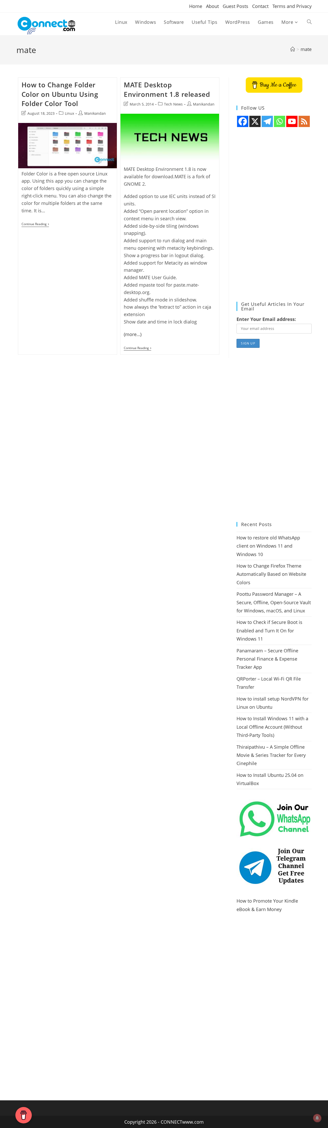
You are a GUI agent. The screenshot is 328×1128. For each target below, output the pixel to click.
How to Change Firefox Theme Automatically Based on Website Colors (271, 574)
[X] (255, 121)
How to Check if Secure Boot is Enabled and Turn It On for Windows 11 (269, 630)
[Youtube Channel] (292, 121)
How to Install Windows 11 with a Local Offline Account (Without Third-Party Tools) (272, 726)
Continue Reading (35, 224)
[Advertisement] (274, 214)
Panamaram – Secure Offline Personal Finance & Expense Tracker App (267, 658)
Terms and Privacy (292, 6)
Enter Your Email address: (266, 319)
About (212, 6)
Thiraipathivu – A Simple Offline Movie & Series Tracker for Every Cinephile (271, 755)
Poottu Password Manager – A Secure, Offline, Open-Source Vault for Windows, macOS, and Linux (274, 602)
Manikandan (95, 113)
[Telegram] (267, 121)
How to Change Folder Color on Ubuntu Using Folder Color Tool (60, 94)
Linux (69, 113)
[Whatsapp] (279, 121)
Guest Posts (235, 6)
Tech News (173, 104)
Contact (260, 6)
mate (306, 49)
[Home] (292, 49)
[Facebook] (242, 121)
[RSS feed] (304, 121)
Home (195, 6)
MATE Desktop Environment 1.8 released (167, 89)
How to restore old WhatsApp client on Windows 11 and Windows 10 (268, 546)
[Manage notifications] (317, 1118)
